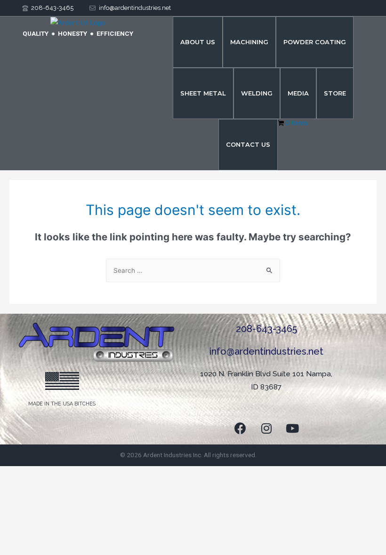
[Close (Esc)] (137, 474)
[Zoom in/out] (19, 474)
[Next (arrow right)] (58, 487)
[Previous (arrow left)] (19, 487)
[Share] (98, 474)
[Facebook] (240, 428)
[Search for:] (193, 270)
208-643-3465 (266, 328)
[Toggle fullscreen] (58, 474)
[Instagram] (266, 428)
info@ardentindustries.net (266, 351)
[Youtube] (292, 428)
